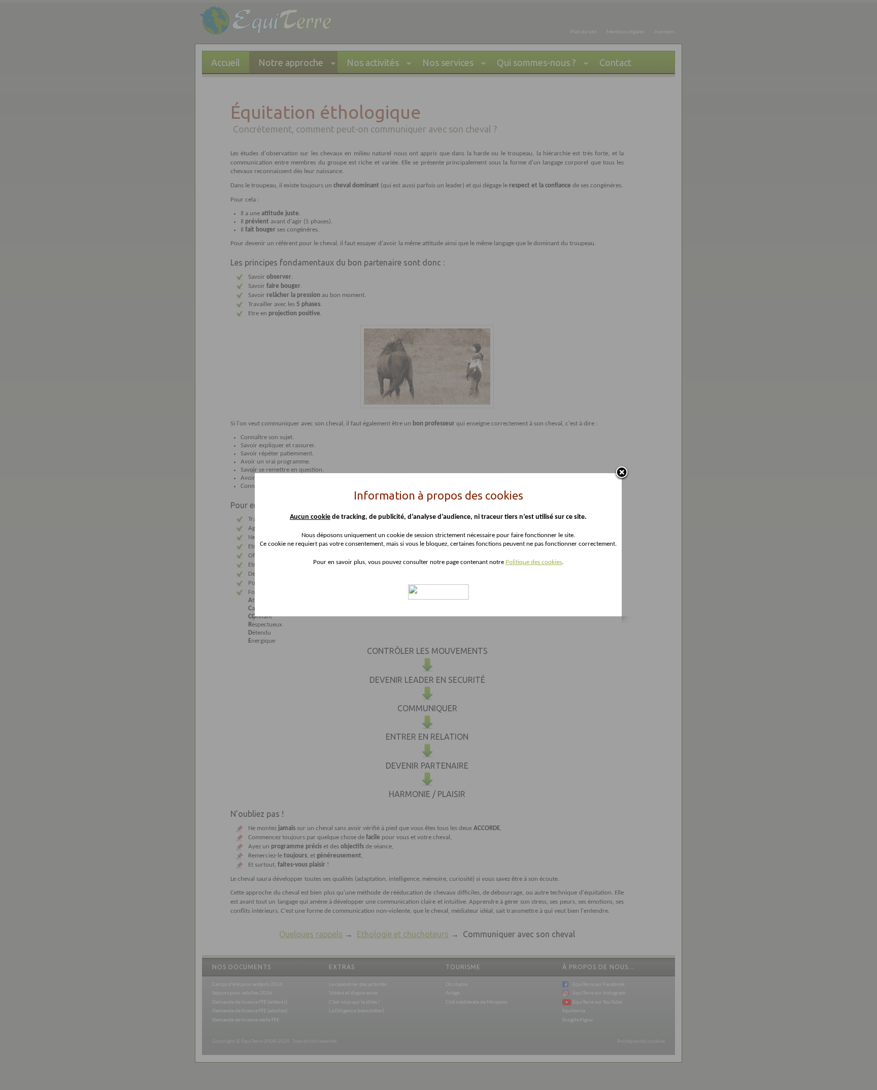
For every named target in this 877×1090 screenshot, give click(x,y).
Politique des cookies (533, 562)
